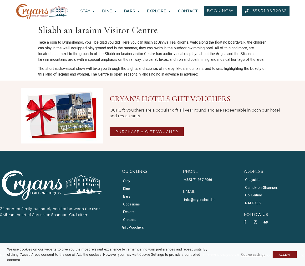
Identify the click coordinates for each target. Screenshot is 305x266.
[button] (220, 11)
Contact (188, 11)
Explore (156, 11)
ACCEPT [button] (285, 254)
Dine (107, 11)
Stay (85, 11)
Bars (129, 11)
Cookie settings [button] (253, 254)
